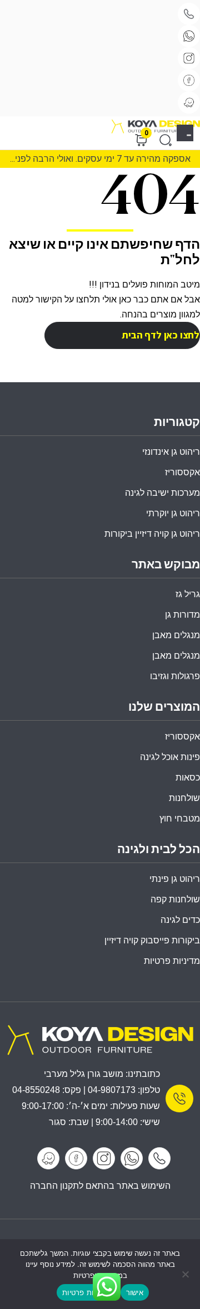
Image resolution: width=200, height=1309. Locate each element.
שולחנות (184, 798)
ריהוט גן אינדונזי (171, 451)
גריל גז (188, 594)
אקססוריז (182, 736)
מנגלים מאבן (176, 635)
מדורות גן (182, 614)
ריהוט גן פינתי (174, 879)
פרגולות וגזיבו (175, 676)
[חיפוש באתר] (165, 140)
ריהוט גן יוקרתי (173, 513)
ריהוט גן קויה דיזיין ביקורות (152, 533)
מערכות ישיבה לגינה (162, 492)
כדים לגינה (180, 920)
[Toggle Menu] (189, 135)
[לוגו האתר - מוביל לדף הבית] (155, 126)
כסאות (188, 777)
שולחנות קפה (175, 899)
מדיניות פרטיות (172, 961)
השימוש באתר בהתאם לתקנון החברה (100, 1185)
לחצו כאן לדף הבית (160, 334)
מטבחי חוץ (179, 818)
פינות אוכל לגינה (170, 757)
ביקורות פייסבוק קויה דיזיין (152, 940)
